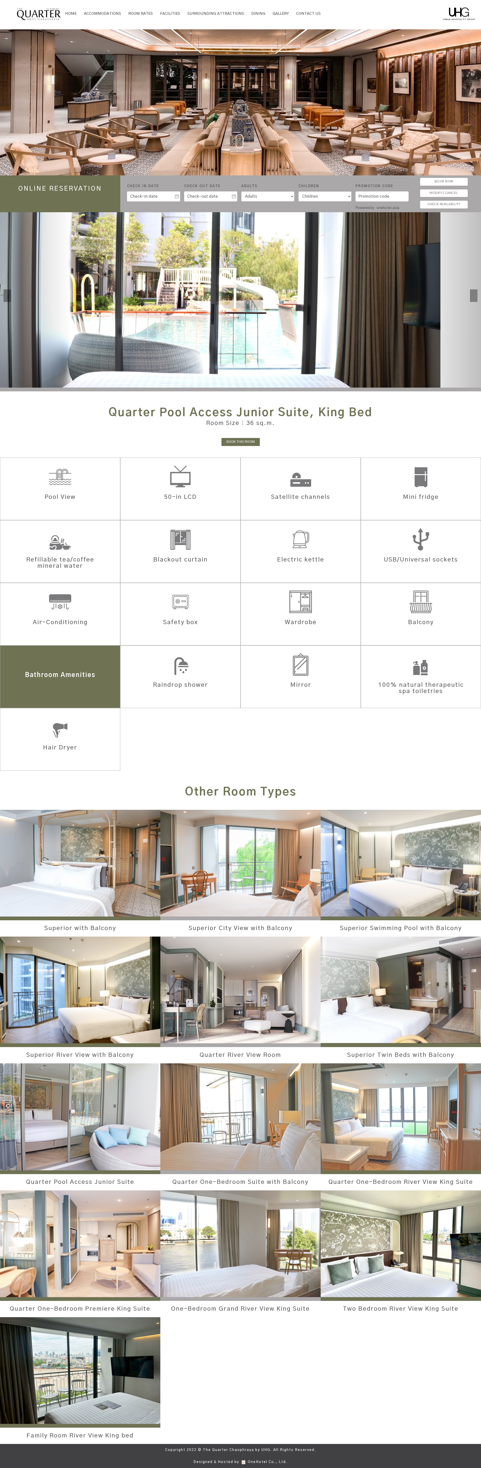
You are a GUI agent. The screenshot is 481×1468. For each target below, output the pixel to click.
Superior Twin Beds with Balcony (400, 1055)
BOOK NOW (444, 181)
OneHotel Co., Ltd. (268, 1462)
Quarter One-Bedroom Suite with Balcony (240, 1182)
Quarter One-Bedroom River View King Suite (400, 1182)
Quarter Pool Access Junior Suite (80, 1182)
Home (71, 14)
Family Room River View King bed (80, 1436)
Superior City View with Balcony (240, 928)
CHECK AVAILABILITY (443, 204)
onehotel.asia (388, 208)
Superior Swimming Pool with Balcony (401, 928)
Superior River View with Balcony (80, 1055)
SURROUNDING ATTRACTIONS (215, 14)
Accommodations (102, 14)
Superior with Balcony (80, 928)
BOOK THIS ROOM (240, 441)
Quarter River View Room (240, 1055)
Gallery (281, 14)
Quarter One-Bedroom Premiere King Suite (80, 1309)
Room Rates (140, 14)
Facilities (170, 14)
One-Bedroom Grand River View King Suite (240, 1309)
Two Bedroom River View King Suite (400, 1309)
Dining (258, 14)
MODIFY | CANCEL (444, 193)
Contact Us (308, 14)
